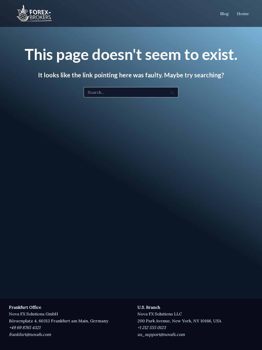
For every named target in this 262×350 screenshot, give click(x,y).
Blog (224, 13)
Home (243, 13)
